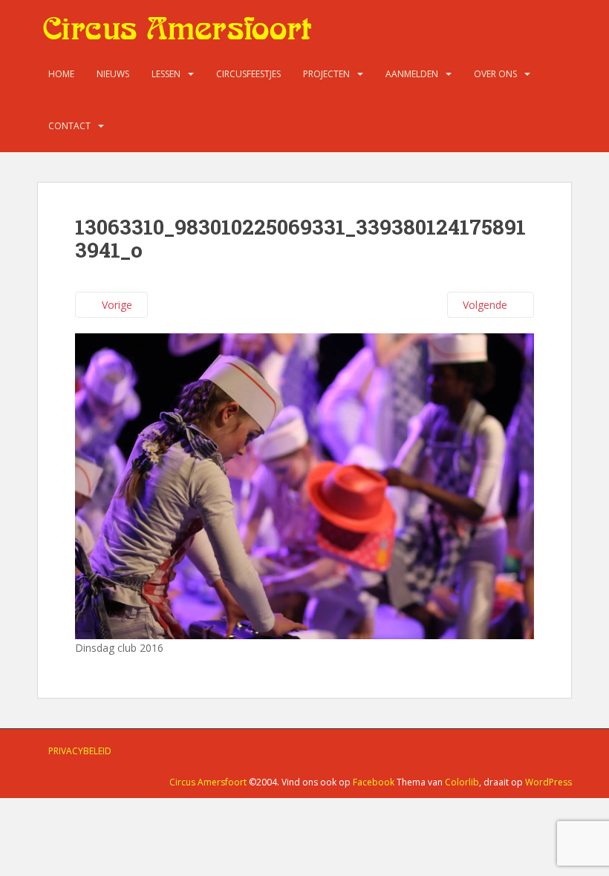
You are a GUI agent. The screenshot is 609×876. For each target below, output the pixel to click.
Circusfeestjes (248, 74)
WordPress (548, 782)
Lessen (166, 74)
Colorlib (462, 782)
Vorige (115, 305)
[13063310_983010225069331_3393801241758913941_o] (304, 485)
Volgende (486, 305)
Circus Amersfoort (208, 782)
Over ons (495, 74)
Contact (69, 126)
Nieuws (113, 74)
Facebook (373, 782)
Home (61, 74)
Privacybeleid (79, 751)
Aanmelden (411, 74)
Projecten (326, 74)
